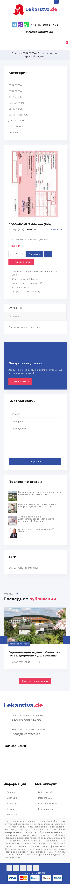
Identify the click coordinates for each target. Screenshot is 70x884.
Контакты (11, 814)
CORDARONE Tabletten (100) (23, 567)
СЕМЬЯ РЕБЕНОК (18, 114)
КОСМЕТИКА (15, 126)
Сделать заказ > (20, 381)
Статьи (10, 809)
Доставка (11, 797)
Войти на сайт (46, 792)
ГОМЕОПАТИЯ (16, 103)
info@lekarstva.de (26, 734)
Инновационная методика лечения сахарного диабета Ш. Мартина (37, 505)
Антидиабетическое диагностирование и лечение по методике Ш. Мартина (36, 519)
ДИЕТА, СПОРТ (16, 120)
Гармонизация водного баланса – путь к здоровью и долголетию (39, 493)
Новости (11, 803)
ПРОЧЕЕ (13, 132)
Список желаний (47, 803)
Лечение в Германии (19, 644)
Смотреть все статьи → (35, 681)
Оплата (10, 792)
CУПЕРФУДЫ (15, 108)
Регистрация (45, 797)
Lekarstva (41, 9)
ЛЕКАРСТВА (15, 85)
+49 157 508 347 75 (26, 720)
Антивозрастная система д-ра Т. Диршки (36, 530)
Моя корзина (45, 809)
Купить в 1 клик (22, 262)
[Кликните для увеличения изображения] (35, 184)
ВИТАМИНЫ (15, 97)
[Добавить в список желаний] (48, 254)
